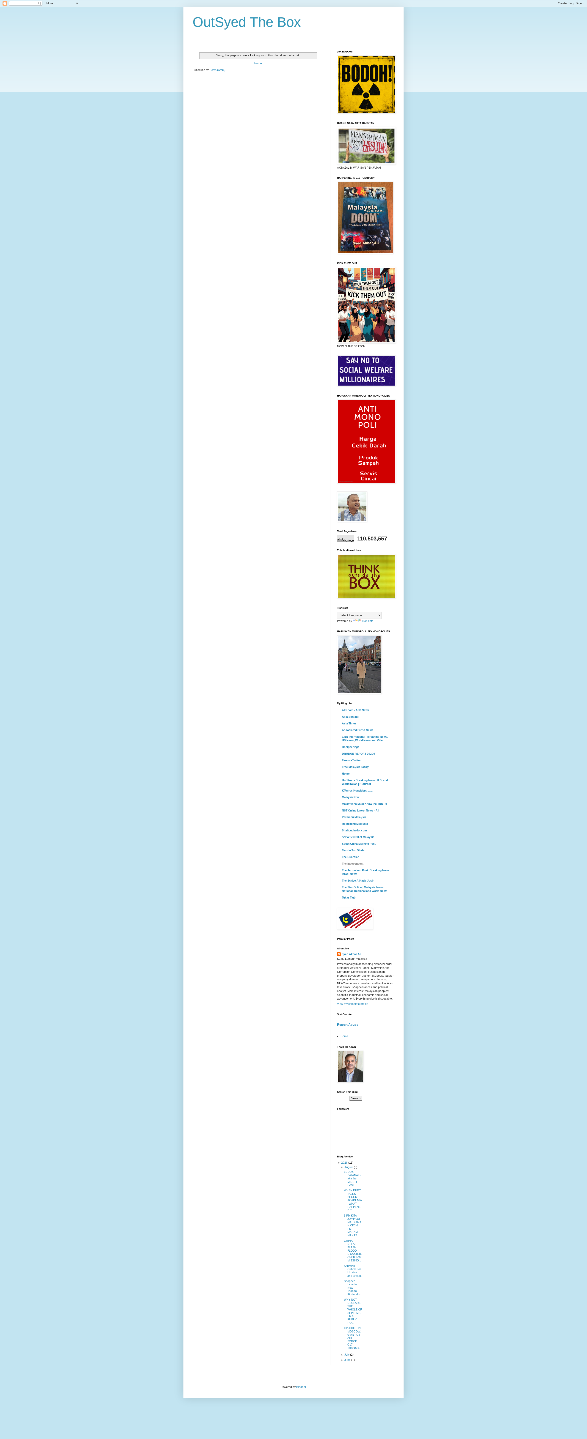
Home (258, 63)
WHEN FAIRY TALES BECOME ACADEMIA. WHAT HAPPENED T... (353, 1200)
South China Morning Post (359, 843)
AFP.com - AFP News (355, 710)
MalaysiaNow (350, 797)
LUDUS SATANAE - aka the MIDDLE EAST (352, 1178)
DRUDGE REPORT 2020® (358, 753)
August (349, 1167)
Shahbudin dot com (354, 830)
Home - (346, 773)
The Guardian (350, 857)
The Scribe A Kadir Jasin (358, 880)
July (347, 1354)
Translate (368, 621)
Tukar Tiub (348, 897)
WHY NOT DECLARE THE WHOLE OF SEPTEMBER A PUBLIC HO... (353, 1311)
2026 (344, 1162)
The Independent (352, 863)
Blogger (301, 1387)
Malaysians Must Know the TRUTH (364, 804)
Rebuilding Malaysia (355, 823)
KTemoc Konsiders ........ (357, 790)
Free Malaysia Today (355, 767)
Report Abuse (347, 1024)
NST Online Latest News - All (360, 810)
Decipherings (350, 747)
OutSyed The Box (247, 22)
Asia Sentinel (350, 716)
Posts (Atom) (217, 70)
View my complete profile (352, 1004)
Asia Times (349, 723)
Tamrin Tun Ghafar (354, 850)
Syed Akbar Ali (351, 954)
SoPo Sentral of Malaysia (358, 837)
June (347, 1360)
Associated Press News (357, 730)
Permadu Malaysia (354, 817)
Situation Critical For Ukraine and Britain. (353, 1270)
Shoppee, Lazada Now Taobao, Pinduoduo (352, 1288)
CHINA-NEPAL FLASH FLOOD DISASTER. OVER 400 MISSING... (353, 1250)
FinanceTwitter (351, 760)
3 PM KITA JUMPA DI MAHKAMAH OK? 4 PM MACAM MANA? (352, 1225)
